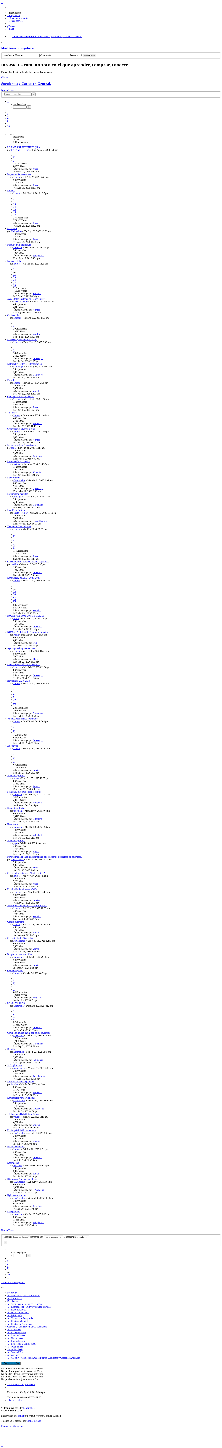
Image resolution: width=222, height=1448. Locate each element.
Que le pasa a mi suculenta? (20, 396)
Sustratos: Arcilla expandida (20, 1081)
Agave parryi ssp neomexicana (22, 648)
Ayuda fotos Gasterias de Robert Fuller (25, 299)
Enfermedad (13, 1163)
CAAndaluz (19, 480)
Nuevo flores (13, 477)
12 (14, 705)
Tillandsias (12, 412)
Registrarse (27, 48)
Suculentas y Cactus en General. (26, 84)
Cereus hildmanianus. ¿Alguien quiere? (26, 873)
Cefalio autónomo (15, 921)
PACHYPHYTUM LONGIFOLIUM (25, 615)
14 (14, 207)
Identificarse (8, 48)
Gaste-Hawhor (20, 301)
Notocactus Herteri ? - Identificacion (24, 364)
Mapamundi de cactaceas (19, 174)
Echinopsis (18, 1051)
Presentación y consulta (18, 461)
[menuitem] (14, 12)
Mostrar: (8, 1237)
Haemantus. (13, 824)
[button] (8, 101)
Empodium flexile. (16, 808)
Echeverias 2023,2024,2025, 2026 (23, 578)
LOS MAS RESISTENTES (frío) (23, 147)
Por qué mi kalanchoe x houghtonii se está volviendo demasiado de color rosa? (44, 856)
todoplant (17, 247)
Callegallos (16, 231)
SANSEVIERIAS (16, 1003)
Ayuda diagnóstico (16, 775)
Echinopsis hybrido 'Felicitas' (21, 1098)
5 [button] (7, 120)
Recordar (74, 55)
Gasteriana (38, 504)
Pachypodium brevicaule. (19, 244)
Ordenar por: (37, 1237)
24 (14, 280)
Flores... (11, 190)
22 (14, 274)
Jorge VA (37, 456)
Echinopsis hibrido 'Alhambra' (21, 1130)
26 (14, 285)
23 (14, 277)
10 (14, 699)
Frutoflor (11, 380)
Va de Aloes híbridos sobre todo (22, 718)
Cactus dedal (13, 315)
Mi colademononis (16, 1146)
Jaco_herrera (19, 1068)
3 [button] (7, 115)
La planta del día (15, 261)
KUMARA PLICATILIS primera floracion (27, 632)
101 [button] (9, 126)
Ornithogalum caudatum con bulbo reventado (28, 1033)
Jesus (35, 169)
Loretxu (17, 318)
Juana (16, 778)
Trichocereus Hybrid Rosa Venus (23, 1114)
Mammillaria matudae (17, 494)
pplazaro (37, 488)
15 (14, 209)
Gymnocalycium (15, 970)
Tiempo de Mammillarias (19, 526)
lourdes (16, 263)
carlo (13, 448)
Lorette (16, 177)
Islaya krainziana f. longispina (21, 445)
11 (14, 702)
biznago (17, 496)
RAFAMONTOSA (20, 150)
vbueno (17, 1116)
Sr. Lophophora (14, 1065)
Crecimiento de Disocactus (20, 938)
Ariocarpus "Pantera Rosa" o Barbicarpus (27, 905)
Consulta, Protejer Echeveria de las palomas (28, 561)
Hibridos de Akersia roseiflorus (22, 1179)
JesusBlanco (19, 940)
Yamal (36, 293)
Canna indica (17, 859)
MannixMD (29, 1408)
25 (14, 282)
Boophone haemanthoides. (20, 954)
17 (14, 215)
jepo (35, 643)
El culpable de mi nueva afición (22, 889)
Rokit (16, 618)
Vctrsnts (17, 464)
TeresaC (17, 399)
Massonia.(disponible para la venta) (24, 792)
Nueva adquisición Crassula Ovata (23, 664)
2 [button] (7, 112)
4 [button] (7, 118)
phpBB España (33, 1421)
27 (14, 602)
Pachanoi (17, 1165)
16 (14, 212)
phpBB (21, 1415)
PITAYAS (12, 228)
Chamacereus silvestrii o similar (22, 429)
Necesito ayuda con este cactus (22, 339)
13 (14, 204)
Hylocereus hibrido (16, 1195)
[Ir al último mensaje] (39, 169)
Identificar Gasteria (16, 510)
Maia (35, 659)
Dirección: (69, 1237)
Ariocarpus (12, 745)
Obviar (4, 77)
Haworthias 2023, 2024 (18, 680)
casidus (14, 564)
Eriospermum (13, 1211)
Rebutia (11, 1049)
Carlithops (18, 366)
